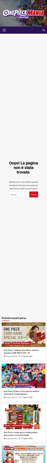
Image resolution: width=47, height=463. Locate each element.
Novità (7, 343)
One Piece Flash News (21, 343)
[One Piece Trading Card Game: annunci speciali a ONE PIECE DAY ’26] (23, 334)
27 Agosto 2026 (27, 356)
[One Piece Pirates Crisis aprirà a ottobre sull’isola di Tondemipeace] (23, 376)
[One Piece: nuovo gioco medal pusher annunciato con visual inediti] (23, 417)
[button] (4, 30)
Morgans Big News (12, 356)
